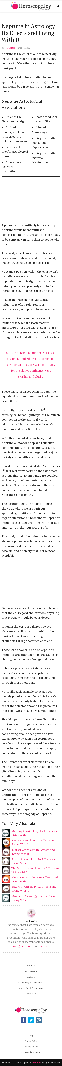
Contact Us (31, 993)
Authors (31, 977)
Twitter (30, 946)
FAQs (31, 1035)
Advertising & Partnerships (31, 988)
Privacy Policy (31, 1046)
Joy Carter (10, 47)
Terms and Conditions (31, 1052)
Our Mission (31, 971)
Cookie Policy (31, 1041)
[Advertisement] (31, 18)
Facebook (44, 946)
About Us (31, 965)
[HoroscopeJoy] (31, 6)
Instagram (18, 946)
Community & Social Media (31, 982)
